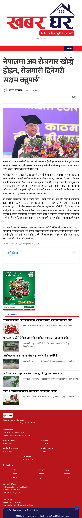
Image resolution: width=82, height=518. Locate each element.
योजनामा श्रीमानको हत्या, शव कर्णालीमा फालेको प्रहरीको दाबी (37, 320)
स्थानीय (41, 474)
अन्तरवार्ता (41, 470)
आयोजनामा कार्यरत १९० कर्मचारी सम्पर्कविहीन (31, 355)
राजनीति (67, 474)
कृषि (41, 477)
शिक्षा (67, 470)
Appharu (65, 516)
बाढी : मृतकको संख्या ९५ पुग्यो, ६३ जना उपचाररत (32, 373)
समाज (15, 474)
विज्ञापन (15, 510)
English (69, 48)
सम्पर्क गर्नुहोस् (28, 510)
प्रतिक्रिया (13, 252)
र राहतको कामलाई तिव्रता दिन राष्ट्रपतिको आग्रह (30, 391)
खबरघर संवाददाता (15, 90)
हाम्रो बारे (21, 510)
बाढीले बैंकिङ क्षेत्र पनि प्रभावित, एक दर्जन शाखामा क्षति (35, 338)
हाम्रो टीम (9, 510)
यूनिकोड (36, 510)
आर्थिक (14, 477)
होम (14, 470)
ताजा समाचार (12, 314)
